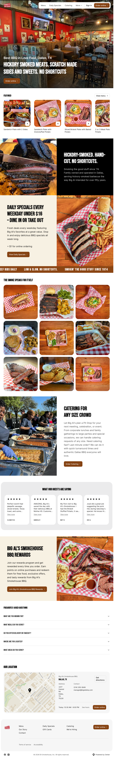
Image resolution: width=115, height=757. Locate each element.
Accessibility (38, 745)
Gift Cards (47, 729)
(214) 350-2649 (80, 687)
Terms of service (25, 745)
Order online (99, 707)
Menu (43, 5)
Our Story (23, 729)
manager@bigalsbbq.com (83, 690)
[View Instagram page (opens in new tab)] (8, 754)
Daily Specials (55, 5)
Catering (68, 5)
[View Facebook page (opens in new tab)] (5, 754)
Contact (22, 733)
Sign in (89, 5)
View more (11, 514)
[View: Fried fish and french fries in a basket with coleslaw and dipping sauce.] (57, 374)
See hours (85, 707)
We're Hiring (72, 729)
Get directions (100, 678)
